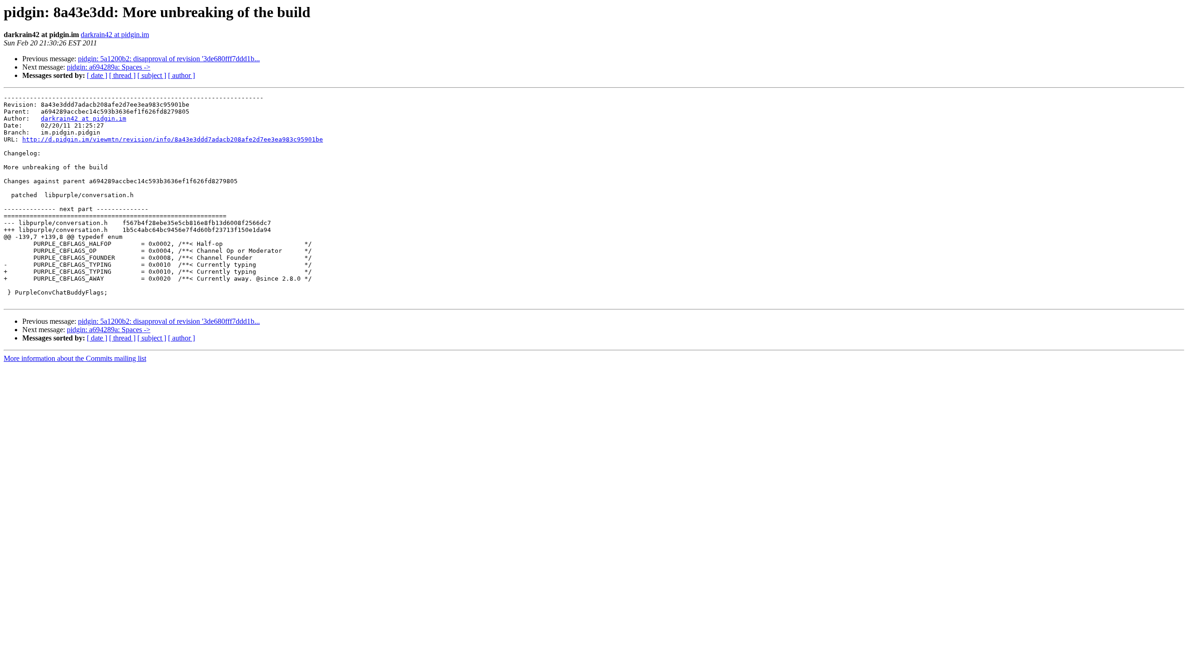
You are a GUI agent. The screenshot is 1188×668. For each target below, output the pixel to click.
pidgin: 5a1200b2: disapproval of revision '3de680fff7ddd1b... (169, 59)
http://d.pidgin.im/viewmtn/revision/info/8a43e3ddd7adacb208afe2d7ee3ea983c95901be (172, 139)
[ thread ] (122, 75)
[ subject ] (151, 75)
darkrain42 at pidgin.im (115, 35)
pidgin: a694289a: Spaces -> (108, 67)
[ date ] (97, 75)
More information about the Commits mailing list (75, 358)
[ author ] (181, 75)
